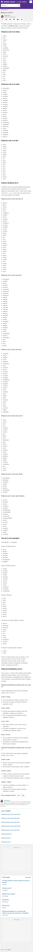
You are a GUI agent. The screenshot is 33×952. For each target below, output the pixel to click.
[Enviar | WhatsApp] (2, 19)
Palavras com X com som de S (10, 818)
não (23, 795)
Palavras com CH (6, 834)
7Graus (9, 949)
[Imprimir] (21, 19)
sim (19, 795)
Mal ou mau (5, 905)
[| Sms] (14, 19)
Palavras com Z (6, 838)
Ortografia (4, 9)
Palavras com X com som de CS (10, 826)
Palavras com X (7, 888)
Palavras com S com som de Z (10, 830)
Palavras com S (6, 842)
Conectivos (5, 899)
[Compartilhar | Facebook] (6, 19)
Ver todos (28, 877)
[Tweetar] (10, 19)
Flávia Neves (7, 800)
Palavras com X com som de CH (10, 814)
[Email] (17, 19)
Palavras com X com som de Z (10, 822)
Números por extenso (8, 894)
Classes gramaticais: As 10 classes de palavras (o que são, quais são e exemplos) (15, 912)
